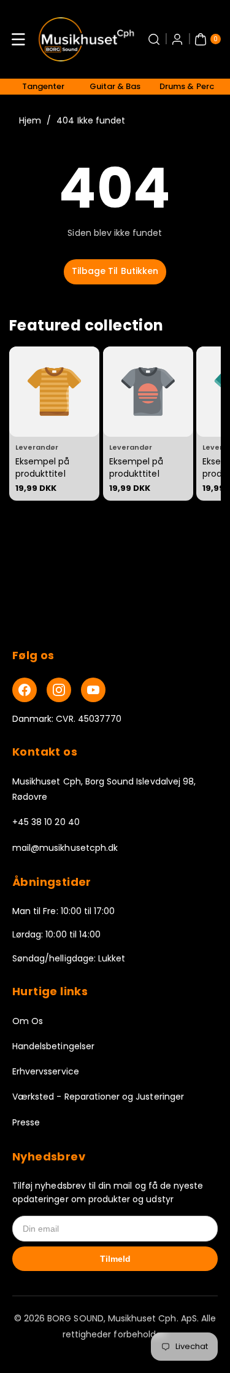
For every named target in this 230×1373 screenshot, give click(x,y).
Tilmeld (115, 1259)
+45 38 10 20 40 (46, 822)
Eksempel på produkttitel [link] (42, 467)
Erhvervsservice (45, 1071)
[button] (18, 39)
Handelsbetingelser (53, 1046)
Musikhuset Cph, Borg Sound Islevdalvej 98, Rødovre (104, 789)
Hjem (30, 120)
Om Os (27, 1021)
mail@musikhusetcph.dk (65, 848)
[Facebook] (24, 690)
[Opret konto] (177, 39)
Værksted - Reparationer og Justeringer (98, 1096)
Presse (26, 1122)
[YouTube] (93, 690)
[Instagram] (59, 690)
